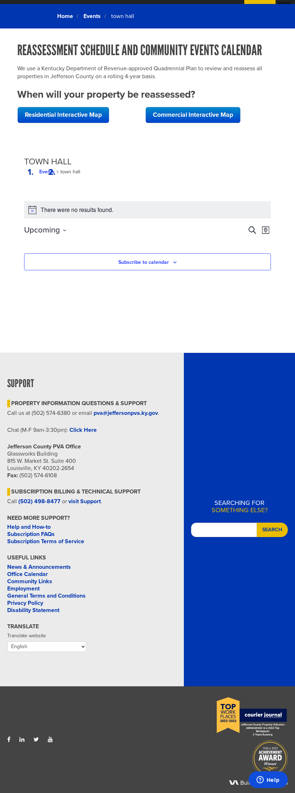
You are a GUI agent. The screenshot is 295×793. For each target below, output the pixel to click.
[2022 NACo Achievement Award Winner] (218, 760)
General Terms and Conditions (46, 595)
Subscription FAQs (31, 534)
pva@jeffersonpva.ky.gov (126, 413)
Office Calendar (27, 574)
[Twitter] (36, 739)
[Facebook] (8, 739)
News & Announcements (39, 567)
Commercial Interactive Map (193, 115)
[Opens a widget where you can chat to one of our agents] (268, 780)
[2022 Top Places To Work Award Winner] (218, 717)
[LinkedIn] (21, 739)
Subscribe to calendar (143, 262)
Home (65, 16)
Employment (23, 588)
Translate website (26, 636)
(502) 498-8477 (39, 501)
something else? (240, 506)
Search (272, 530)
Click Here (83, 430)
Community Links (29, 581)
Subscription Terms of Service (45, 541)
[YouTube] (50, 739)
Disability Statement (33, 610)
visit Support (84, 501)
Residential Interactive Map (63, 115)
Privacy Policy (25, 603)
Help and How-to (29, 527)
